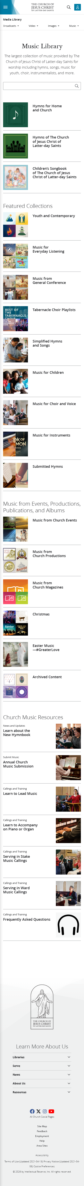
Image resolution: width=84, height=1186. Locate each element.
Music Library (42, 46)
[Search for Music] (77, 86)
